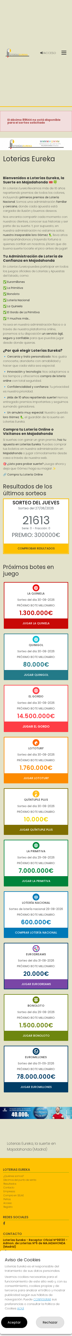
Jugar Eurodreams (36, 984)
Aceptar (14, 1322)
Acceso (49, 53)
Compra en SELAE (13, 1195)
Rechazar (50, 1322)
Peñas (7, 1199)
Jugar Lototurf (36, 778)
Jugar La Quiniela (36, 623)
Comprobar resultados (36, 548)
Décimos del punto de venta (19, 1180)
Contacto (8, 1187)
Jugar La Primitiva (36, 881)
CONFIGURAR (42, 1299)
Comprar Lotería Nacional (36, 933)
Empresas (9, 1191)
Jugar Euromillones (36, 1087)
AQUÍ (20, 1308)
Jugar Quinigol (36, 675)
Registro (8, 1207)
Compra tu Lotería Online (25, 475)
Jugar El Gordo (36, 726)
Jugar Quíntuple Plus (36, 830)
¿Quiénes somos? (13, 1176)
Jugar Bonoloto (36, 1036)
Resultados (9, 1183)
